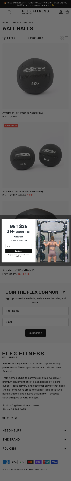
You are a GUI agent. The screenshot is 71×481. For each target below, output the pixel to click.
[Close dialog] (67, 220)
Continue (18, 251)
